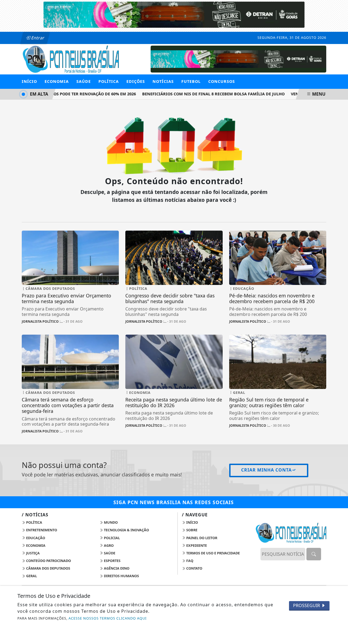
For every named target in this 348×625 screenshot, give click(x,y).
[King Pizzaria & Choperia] (238, 59)
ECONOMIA (57, 81)
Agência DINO (116, 568)
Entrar (37, 38)
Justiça (32, 553)
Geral (31, 575)
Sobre (191, 529)
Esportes (111, 560)
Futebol (191, 81)
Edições (135, 81)
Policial (111, 537)
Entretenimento (41, 529)
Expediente (196, 545)
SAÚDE (83, 81)
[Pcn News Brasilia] (70, 59)
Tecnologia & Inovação (126, 529)
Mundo (110, 522)
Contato (193, 568)
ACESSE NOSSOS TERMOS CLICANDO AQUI (108, 618)
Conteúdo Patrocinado (48, 560)
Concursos (221, 81)
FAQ (189, 560)
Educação (35, 537)
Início (29, 81)
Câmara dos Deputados (47, 568)
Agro (108, 545)
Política (33, 522)
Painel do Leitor (201, 537)
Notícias (163, 81)
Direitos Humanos (121, 575)
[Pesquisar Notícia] (313, 554)
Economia (35, 545)
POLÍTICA (108, 81)
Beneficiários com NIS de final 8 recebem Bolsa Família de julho (209, 93)
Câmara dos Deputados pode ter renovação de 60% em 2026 (68, 93)
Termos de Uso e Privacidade (212, 553)
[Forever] (174, 14)
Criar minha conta (266, 470)
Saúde (109, 553)
